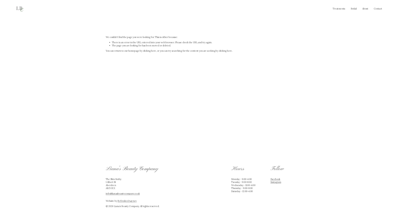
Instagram (276, 182)
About (365, 8)
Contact (378, 8)
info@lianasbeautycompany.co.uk (123, 193)
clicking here (149, 50)
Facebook (275, 179)
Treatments (339, 8)
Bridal (354, 8)
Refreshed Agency (127, 200)
